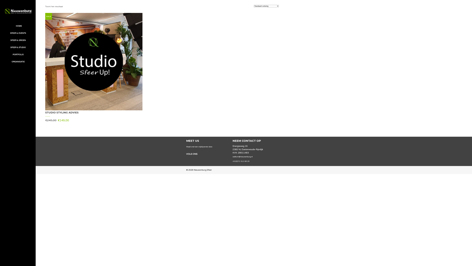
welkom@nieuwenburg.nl (243, 157)
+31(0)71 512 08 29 (241, 161)
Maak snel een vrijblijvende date (199, 147)
